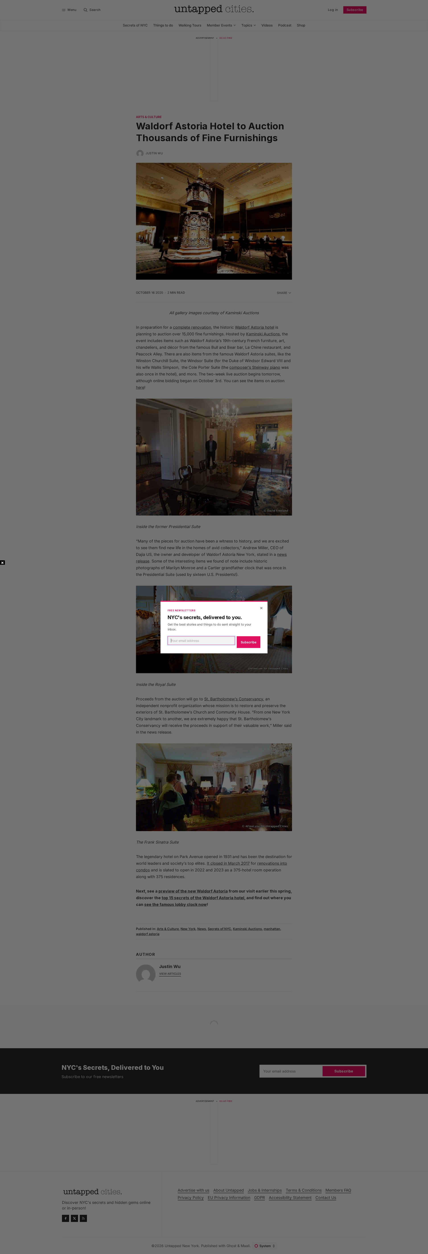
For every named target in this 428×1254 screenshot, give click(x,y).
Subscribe (248, 642)
